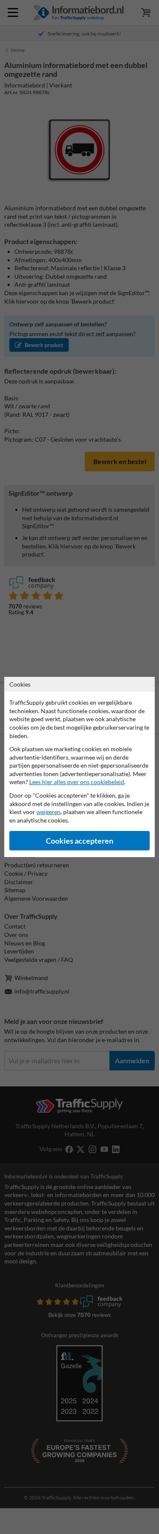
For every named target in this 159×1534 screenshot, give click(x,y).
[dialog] (79, 767)
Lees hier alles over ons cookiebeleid (76, 781)
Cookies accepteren (79, 840)
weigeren (48, 811)
